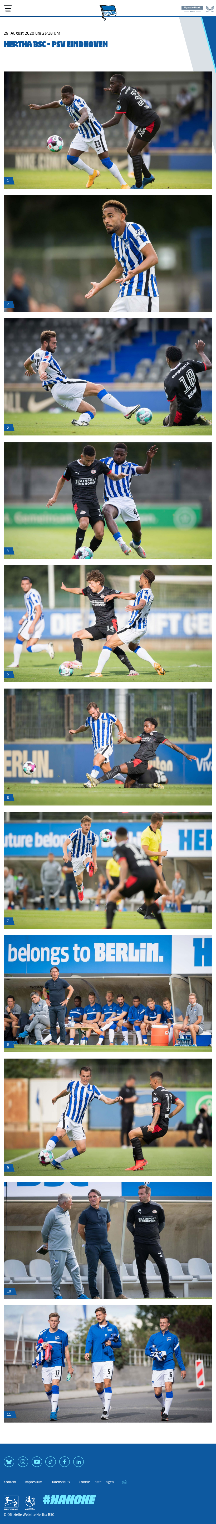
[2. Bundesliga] (11, 1503)
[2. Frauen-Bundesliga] (30, 1503)
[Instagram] (23, 1463)
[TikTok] (50, 1463)
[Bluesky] (9, 1463)
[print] (124, 1482)
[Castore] (210, 8)
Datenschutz (60, 1482)
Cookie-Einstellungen (96, 1482)
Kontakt (10, 1482)
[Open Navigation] (8, 8)
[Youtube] (37, 1463)
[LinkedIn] (78, 1463)
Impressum (33, 1482)
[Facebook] (64, 1463)
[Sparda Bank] (192, 8)
